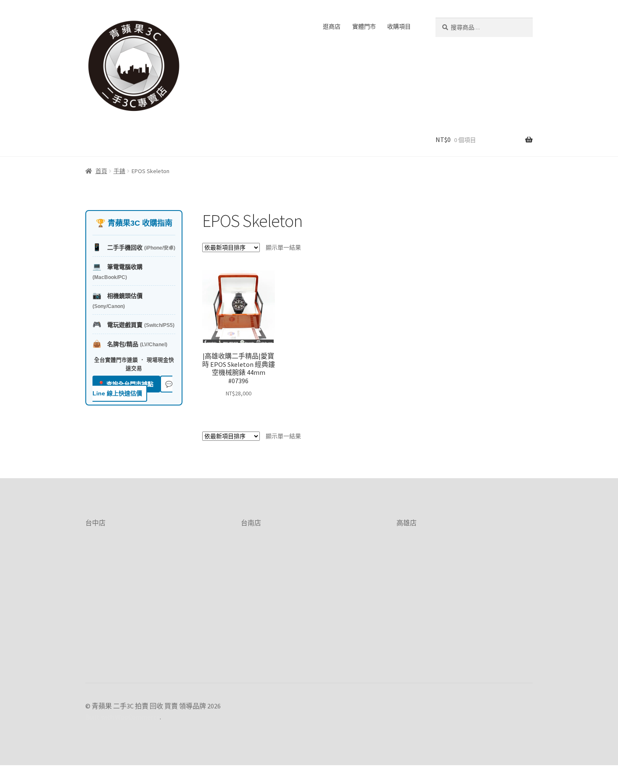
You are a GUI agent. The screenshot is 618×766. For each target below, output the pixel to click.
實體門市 (364, 26)
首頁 (101, 171)
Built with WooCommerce (122, 717)
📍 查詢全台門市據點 (126, 384)
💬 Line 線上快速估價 (132, 389)
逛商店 (332, 26)
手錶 (119, 171)
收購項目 (399, 26)
